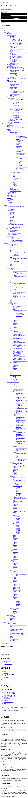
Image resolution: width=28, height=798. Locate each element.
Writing (18, 144)
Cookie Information (8, 702)
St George (12, 616)
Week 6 (18, 521)
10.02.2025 (16, 105)
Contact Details (10, 96)
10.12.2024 (16, 102)
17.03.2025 (16, 106)
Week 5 (18, 519)
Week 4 (18, 518)
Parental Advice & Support (16, 240)
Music (14, 182)
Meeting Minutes (14, 639)
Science (15, 185)
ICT (14, 175)
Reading (18, 143)
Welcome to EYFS (11, 35)
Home (5, 30)
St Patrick (12, 619)
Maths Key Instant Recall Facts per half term (19, 333)
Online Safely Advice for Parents (15, 224)
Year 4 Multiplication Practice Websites (18, 337)
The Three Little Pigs (21, 449)
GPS (14, 380)
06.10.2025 (16, 112)
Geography (16, 178)
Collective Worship (11, 81)
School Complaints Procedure (14, 233)
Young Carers (13, 73)
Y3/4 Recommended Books (20, 361)
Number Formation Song (19, 466)
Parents (5, 205)
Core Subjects (13, 132)
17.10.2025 (16, 113)
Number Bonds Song (18, 501)
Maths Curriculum (20, 170)
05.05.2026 (16, 116)
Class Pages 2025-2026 (12, 268)
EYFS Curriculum (17, 306)
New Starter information (16, 42)
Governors (6, 622)
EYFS (11, 188)
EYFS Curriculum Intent (16, 56)
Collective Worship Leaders (17, 91)
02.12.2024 (16, 101)
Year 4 (20, 163)
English (15, 133)
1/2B (11, 248)
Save (14, 796)
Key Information (8, 123)
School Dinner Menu (12, 234)
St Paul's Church (14, 95)
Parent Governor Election (16, 640)
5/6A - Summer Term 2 (15, 362)
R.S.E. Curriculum (14, 189)
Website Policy (7, 703)
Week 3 (18, 517)
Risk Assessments (11, 192)
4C (10, 262)
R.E (17, 450)
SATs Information (11, 231)
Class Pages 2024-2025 (12, 303)
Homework (16, 255)
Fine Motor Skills (17, 390)
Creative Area (13, 60)
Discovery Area (14, 59)
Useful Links (13, 47)
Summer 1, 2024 (17, 590)
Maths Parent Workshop (19, 151)
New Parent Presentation (16, 39)
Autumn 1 (12, 212)
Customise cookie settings (19, 730)
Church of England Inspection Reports (16, 127)
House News (10, 615)
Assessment (10, 126)
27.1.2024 (15, 104)
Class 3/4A (12, 540)
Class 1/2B (12, 476)
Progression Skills (20, 168)
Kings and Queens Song (19, 335)
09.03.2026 (16, 115)
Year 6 (20, 165)
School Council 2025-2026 (16, 109)
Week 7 (18, 522)
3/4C (11, 349)
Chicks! (18, 458)
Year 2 (20, 160)
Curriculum (9, 130)
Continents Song (17, 480)
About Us (6, 32)
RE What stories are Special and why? (21, 460)
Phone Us (7, 661)
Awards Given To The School (14, 67)
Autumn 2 (12, 213)
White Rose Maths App (19, 465)
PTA (8, 226)
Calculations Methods (21, 167)
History (15, 179)
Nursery (12, 36)
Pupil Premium (10, 199)
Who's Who (10, 66)
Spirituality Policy (14, 84)
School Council (10, 98)
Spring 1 (12, 214)
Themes (12, 85)
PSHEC (15, 186)
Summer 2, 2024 (17, 591)
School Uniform (11, 236)
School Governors (11, 623)
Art (14, 174)
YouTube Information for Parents (15, 241)
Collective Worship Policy (16, 82)
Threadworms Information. (13, 230)
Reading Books (17, 259)
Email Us (6, 662)
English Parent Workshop (19, 141)
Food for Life (13, 74)
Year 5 (20, 164)
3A (11, 251)
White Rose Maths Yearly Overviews (20, 153)
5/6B (11, 265)
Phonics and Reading (18, 389)
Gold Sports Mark (14, 75)
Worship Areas (13, 87)
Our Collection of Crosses (16, 92)
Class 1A (12, 462)
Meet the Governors (15, 627)
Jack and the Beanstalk (21, 448)
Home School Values (15, 94)
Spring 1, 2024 (16, 587)
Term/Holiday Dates (12, 229)
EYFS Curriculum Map (16, 57)
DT (14, 177)
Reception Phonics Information (20, 312)
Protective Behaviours (15, 191)
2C (10, 250)
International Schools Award (17, 70)
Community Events (14, 238)
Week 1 (18, 525)
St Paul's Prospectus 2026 (13, 122)
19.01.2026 (16, 111)
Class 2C (12, 514)
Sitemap (6, 700)
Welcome (9, 33)
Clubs (8, 129)
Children (6, 243)
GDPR (8, 193)
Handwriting (19, 146)
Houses (12, 89)
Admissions (10, 125)
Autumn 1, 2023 (17, 584)
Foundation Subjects (15, 172)
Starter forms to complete (16, 40)
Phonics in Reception (21, 137)
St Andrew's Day (17, 354)
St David (12, 618)
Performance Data (11, 196)
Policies (9, 198)
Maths (14, 148)
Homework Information (19, 292)
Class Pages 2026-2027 (12, 244)
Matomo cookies (9, 767)
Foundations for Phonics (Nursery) (20, 135)
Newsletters (10, 210)
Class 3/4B (12, 550)
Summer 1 (12, 222)
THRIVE (9, 203)
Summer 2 (12, 223)
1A (11, 247)
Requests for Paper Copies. (13, 227)
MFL (14, 184)
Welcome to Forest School (13, 64)
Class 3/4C (12, 560)
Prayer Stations (13, 88)
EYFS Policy (13, 54)
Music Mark (13, 71)
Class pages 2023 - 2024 (13, 382)
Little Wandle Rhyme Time (19, 276)
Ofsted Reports (10, 195)
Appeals (12, 637)
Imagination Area (14, 63)
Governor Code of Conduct (16, 633)
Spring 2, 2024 (16, 588)
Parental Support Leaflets (16, 43)
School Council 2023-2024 (16, 108)
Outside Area (13, 61)
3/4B (11, 257)
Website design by (11, 710)
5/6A (11, 264)
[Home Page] (4, 2)
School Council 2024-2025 (16, 99)
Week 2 (18, 526)
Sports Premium (11, 202)
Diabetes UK (13, 77)
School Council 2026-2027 (16, 119)
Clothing (15, 307)
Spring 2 (12, 220)
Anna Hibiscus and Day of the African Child (21, 455)
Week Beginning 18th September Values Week (21, 397)
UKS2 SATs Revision (15, 375)
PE (14, 181)
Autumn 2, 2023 (17, 585)
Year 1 (17, 139)
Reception (12, 37)
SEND (8, 200)
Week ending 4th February (20, 426)
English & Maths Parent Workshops (15, 206)
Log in (5, 643)
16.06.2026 (16, 118)
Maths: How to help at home (20, 252)
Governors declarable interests (17, 632)
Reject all (3, 730)
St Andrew (12, 620)
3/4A (11, 330)
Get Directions (8, 664)
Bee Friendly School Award (17, 68)
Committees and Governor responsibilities (16, 630)
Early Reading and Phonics (19, 310)
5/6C (11, 266)
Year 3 (20, 161)
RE (14, 171)
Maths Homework (17, 463)
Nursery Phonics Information (20, 315)
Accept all (9, 730)
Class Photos (16, 484)
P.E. (14, 309)
